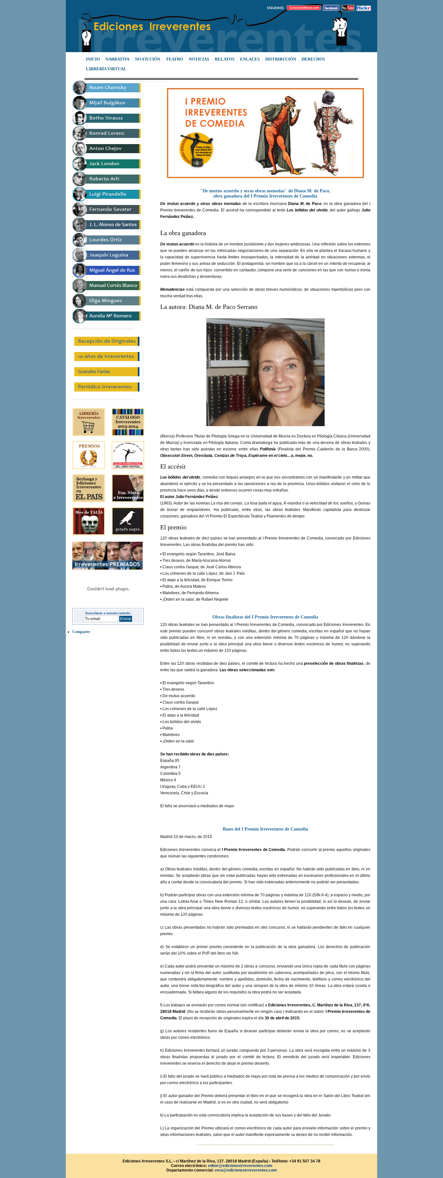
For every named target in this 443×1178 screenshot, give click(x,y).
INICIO (93, 59)
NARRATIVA (117, 59)
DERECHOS (313, 59)
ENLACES (250, 59)
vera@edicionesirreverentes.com (246, 1170)
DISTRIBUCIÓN (280, 59)
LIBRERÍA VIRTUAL (106, 68)
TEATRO (174, 59)
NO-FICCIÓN (147, 59)
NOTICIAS (199, 59)
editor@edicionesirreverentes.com (239, 1165)
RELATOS (224, 59)
